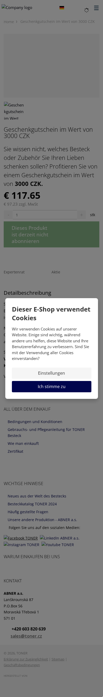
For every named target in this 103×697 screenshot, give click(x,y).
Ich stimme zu (51, 386)
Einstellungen (51, 373)
